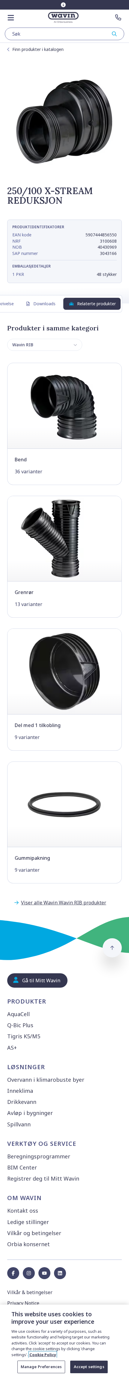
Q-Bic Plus (20, 1025)
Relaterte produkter (96, 303)
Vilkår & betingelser (29, 1292)
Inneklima (20, 1090)
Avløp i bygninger (30, 1112)
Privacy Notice (23, 1303)
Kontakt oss (22, 1210)
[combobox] (64, 34)
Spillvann (19, 1124)
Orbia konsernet (28, 1244)
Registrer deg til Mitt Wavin (43, 1178)
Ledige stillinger (28, 1222)
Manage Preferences (41, 1366)
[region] (64, 1341)
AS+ (12, 1047)
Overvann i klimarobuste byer (45, 1079)
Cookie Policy (42, 1354)
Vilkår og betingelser (34, 1233)
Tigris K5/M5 (23, 1036)
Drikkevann (21, 1101)
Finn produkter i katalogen (38, 49)
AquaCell (18, 1014)
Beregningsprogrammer (38, 1156)
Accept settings (89, 1366)
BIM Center (22, 1167)
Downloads (44, 303)
